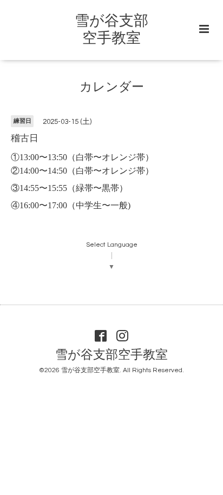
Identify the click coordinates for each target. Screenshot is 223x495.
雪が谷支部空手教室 (111, 355)
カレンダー (112, 87)
